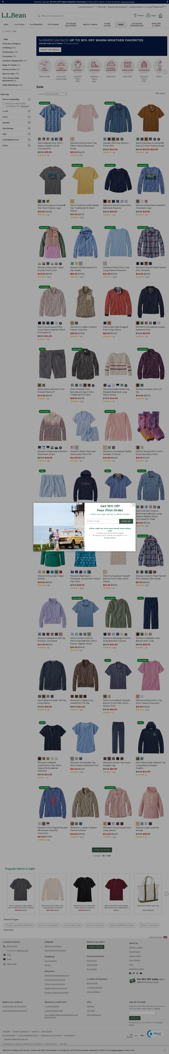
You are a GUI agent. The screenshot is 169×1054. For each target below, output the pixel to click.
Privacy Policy (110, 538)
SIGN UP (126, 521)
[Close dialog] (133, 504)
